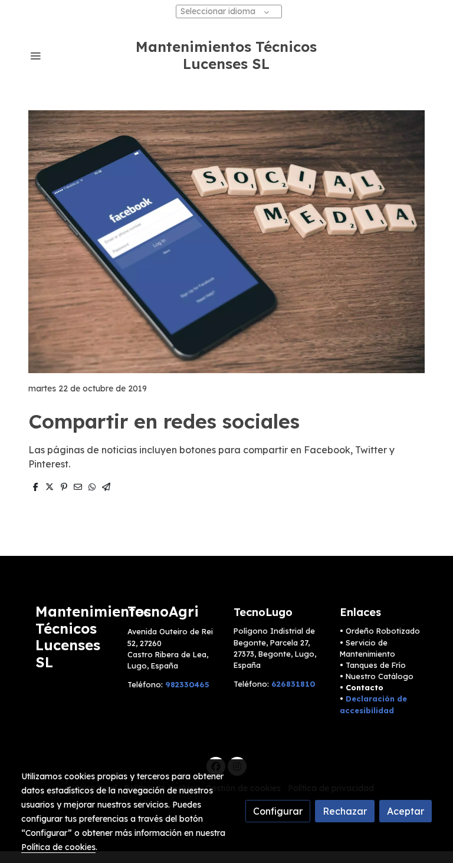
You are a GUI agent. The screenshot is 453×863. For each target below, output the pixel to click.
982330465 (187, 684)
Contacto (364, 687)
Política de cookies (58, 847)
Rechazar (345, 811)
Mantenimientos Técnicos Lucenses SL (226, 55)
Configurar (278, 811)
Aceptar (405, 811)
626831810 (293, 684)
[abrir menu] (35, 55)
